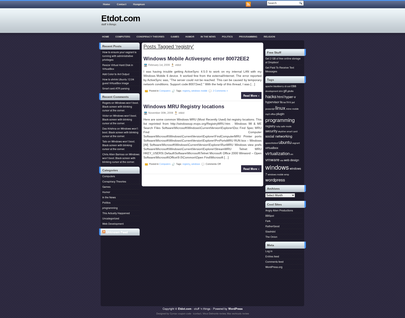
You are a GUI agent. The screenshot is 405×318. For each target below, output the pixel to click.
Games (175, 36)
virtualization (277, 153)
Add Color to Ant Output (115, 74)
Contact (121, 4)
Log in (269, 251)
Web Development (113, 223)
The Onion (271, 236)
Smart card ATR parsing (116, 88)
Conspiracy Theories (150, 36)
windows (195, 163)
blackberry (278, 86)
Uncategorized (110, 218)
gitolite (290, 91)
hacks (270, 96)
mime (289, 108)
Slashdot (270, 231)
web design (291, 160)
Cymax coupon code (180, 313)
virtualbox (271, 147)
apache (269, 86)
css (293, 85)
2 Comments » (220, 90)
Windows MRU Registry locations (183, 106)
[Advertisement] (121, 253)
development (271, 91)
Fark (267, 221)
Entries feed (272, 256)
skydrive (282, 131)
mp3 (267, 114)
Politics (227, 36)
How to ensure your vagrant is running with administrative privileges (119, 55)
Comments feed (274, 261)
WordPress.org (273, 267)
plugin (280, 113)
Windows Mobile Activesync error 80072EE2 (196, 58)
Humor (189, 36)
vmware (272, 159)
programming (248, 36)
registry (186, 90)
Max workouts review (238, 313)
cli (285, 86)
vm (291, 154)
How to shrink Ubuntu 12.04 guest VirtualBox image (118, 81)
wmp (286, 174)
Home (106, 4)
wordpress (275, 179)
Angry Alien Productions (279, 210)
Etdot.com (120, 18)
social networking (278, 136)
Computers (122, 36)
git (285, 90)
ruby (278, 126)
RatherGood (272, 226)
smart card (292, 131)
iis (281, 102)
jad (293, 102)
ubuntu (285, 142)
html (280, 96)
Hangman (139, 4)
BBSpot (269, 215)
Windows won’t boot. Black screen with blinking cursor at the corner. (120, 106)
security (271, 130)
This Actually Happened (116, 213)
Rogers (106, 102)
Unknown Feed (117, 232)
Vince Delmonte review (214, 313)
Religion (269, 36)
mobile (295, 108)
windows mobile (199, 90)
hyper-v (290, 96)
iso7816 (287, 102)
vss (281, 160)
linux (280, 107)
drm (281, 91)
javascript (270, 108)
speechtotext (271, 143)
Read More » (251, 95)
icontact (197, 313)
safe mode (286, 126)
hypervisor (272, 102)
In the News (208, 36)
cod (288, 86)
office (273, 114)
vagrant (296, 143)
